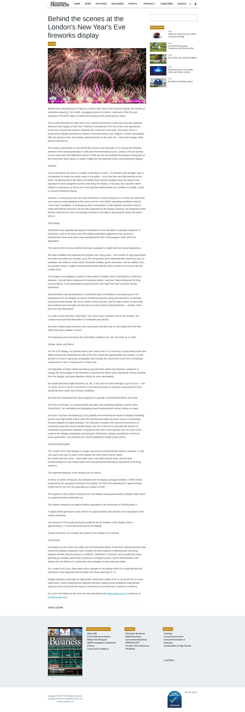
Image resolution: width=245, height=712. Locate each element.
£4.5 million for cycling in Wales (182, 58)
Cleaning (168, 643)
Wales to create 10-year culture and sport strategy (182, 35)
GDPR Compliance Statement (101, 643)
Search (181, 4)
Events (132, 4)
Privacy (90, 646)
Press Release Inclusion (99, 637)
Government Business (136, 640)
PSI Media (130, 649)
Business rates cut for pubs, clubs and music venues (180, 71)
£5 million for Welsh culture (180, 81)
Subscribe (167, 4)
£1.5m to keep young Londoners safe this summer (181, 47)
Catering (168, 633)
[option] (65, 651)
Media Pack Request (97, 640)
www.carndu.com (116, 593)
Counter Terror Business (137, 646)
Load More (169, 660)
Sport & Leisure (55, 607)
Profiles (149, 4)
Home (77, 4)
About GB (92, 633)
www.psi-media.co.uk (65, 701)
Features (101, 4)
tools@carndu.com (57, 597)
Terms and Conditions (98, 649)
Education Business (135, 633)
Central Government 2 (174, 640)
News (88, 4)
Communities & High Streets (177, 646)
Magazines (118, 4)
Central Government (173, 637)
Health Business (133, 637)
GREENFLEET (132, 643)
